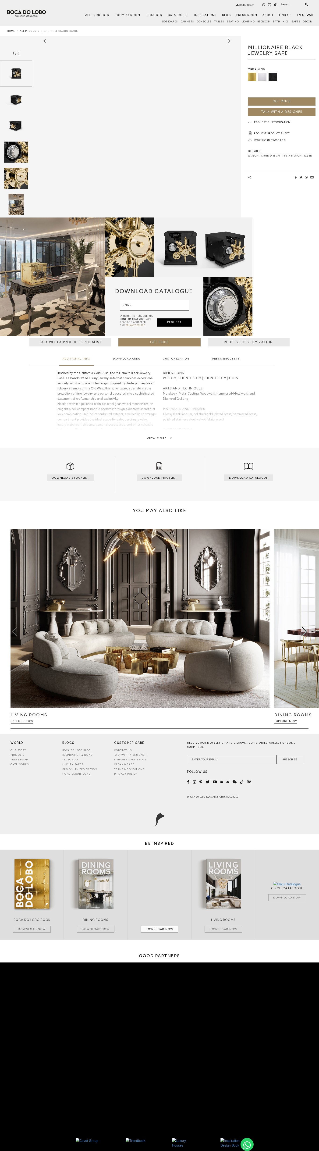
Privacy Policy (125, 773)
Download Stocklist (70, 477)
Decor (307, 21)
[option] (16, 74)
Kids (286, 21)
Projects (154, 15)
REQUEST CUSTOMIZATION (248, 342)
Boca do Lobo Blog (76, 750)
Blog (226, 15)
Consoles (204, 21)
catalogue (246, 5)
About (267, 15)
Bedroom (263, 21)
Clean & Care (124, 764)
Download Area (126, 358)
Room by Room (127, 15)
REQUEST (174, 322)
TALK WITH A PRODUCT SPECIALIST (70, 342)
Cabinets (187, 21)
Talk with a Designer (130, 754)
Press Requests (226, 358)
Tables (219, 21)
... (45, 30)
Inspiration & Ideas (77, 754)
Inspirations (205, 15)
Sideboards (169, 21)
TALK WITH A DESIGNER (282, 112)
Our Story (18, 750)
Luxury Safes (72, 764)
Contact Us (123, 750)
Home (11, 30)
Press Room (246, 15)
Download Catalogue (248, 477)
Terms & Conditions (129, 769)
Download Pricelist (159, 477)
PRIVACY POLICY (135, 325)
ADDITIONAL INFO (76, 358)
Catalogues (178, 15)
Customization (176, 358)
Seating (233, 21)
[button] (304, 631)
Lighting (248, 21)
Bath (276, 21)
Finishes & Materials (130, 759)
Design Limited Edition (79, 769)
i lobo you (70, 759)
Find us (285, 15)
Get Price (282, 101)
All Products (97, 15)
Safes (296, 21)
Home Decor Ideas (76, 773)
